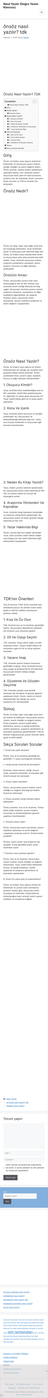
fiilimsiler (15, 1325)
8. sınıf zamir (29, 1319)
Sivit (32, 1336)
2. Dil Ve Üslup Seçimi (17, 137)
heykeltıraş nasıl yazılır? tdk (15, 1300)
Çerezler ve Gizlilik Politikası (15, 1354)
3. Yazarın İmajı (14, 140)
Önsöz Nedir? (11, 110)
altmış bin (36, 1319)
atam (4, 1322)
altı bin (42, 1319)
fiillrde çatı (6, 1328)
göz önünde (32, 1328)
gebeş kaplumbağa (22, 1328)
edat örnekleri (33, 1322)
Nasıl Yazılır (11, 1099)
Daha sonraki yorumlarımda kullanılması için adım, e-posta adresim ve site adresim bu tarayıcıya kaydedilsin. (25, 1168)
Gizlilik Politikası (10, 1357)
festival (5, 1325)
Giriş (8, 108)
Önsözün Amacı (15, 113)
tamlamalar (35, 1339)
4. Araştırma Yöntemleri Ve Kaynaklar (22, 127)
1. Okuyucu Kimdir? (16, 119)
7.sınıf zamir (21, 1319)
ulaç (40, 1339)
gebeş (15, 1328)
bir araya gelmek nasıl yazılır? (16, 1292)
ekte (38, 1322)
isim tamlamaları (20, 1332)
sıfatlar (22, 1339)
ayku (8, 1322)
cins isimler (13, 1322)
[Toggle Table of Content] (33, 102)
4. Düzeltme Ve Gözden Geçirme (21, 143)
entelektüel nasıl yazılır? (14, 1296)
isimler (5, 1332)
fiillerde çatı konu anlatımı (35, 1325)
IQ (36, 1328)
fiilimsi (10, 1325)
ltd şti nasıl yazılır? (11, 1307)
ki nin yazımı (40, 1332)
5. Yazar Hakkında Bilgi (17, 129)
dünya (18, 1322)
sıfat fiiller (16, 1339)
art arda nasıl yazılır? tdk (17, 1102)
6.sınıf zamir (14, 1319)
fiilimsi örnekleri (22, 1325)
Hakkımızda (8, 1361)
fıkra (11, 1328)
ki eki (35, 1332)
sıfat (11, 1339)
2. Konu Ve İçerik (15, 121)
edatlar (26, 1322)
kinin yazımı (6, 1336)
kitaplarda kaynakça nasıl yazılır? (18, 1303)
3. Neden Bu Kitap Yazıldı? (18, 124)
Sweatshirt (6, 1339)
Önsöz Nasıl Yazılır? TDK (18, 105)
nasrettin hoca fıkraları (24, 1336)
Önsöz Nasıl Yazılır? (14, 116)
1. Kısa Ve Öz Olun (15, 135)
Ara (4, 1192)
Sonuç (9, 145)
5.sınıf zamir (6, 1319)
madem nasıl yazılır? (15, 1106)
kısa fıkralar (14, 1336)
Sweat (36, 1336)
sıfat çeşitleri (28, 1339)
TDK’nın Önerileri (13, 132)
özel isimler (10, 1342)
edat (22, 1322)
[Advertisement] (24, 67)
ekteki (42, 1322)
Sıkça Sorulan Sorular (15, 148)
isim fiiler (40, 1328)
